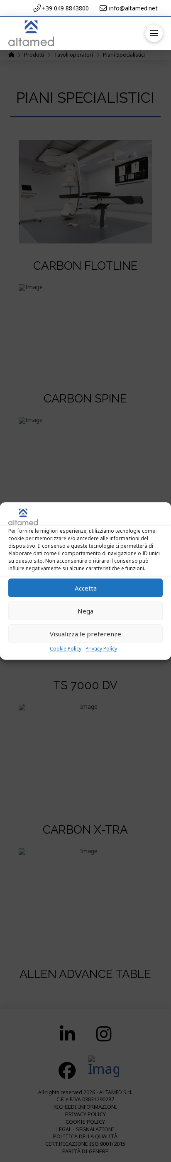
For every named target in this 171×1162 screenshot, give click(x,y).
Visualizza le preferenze (85, 634)
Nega (85, 611)
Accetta (86, 588)
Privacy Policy (101, 648)
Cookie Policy (65, 648)
